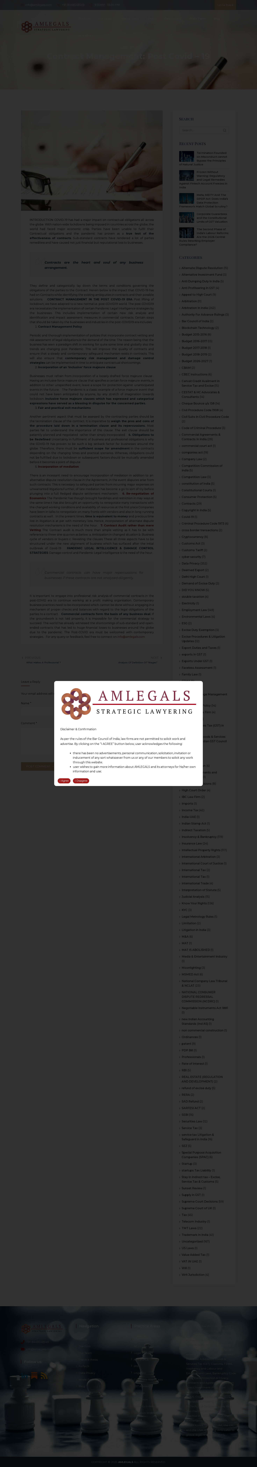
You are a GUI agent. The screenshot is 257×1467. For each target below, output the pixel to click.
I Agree (64, 780)
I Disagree (81, 780)
